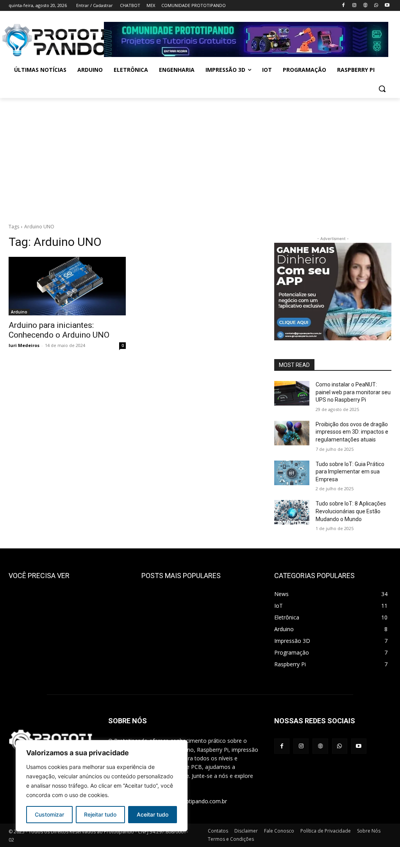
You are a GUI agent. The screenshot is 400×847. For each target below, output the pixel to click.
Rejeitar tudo (100, 814)
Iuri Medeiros (24, 345)
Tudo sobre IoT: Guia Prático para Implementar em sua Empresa (350, 471)
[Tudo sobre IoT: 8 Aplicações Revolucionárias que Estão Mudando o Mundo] (291, 512)
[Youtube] (386, 5)
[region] (102, 785)
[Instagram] (354, 5)
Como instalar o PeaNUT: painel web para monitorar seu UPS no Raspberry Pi (353, 392)
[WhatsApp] (375, 5)
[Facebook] (343, 5)
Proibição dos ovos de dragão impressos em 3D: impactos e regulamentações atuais (352, 432)
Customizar (49, 814)
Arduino (19, 312)
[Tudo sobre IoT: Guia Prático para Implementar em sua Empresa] (291, 473)
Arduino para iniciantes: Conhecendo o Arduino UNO (59, 330)
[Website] (365, 5)
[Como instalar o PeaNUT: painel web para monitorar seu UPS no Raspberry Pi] (291, 393)
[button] (382, 88)
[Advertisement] (200, 156)
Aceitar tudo (152, 814)
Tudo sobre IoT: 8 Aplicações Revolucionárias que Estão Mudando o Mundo (351, 511)
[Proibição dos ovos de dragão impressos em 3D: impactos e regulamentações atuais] (291, 433)
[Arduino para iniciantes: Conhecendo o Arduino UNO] (67, 286)
